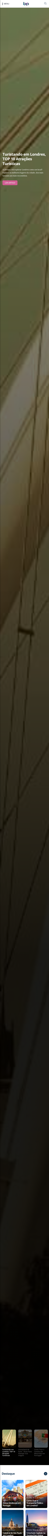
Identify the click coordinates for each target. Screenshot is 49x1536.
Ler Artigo (10, 183)
